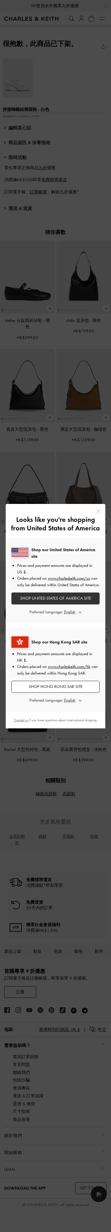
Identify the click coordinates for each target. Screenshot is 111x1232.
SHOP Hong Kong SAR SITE (56, 686)
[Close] (98, 511)
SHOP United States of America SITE (55, 598)
